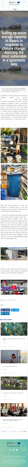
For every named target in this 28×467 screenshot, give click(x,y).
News (7, 88)
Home (3, 88)
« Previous (3, 431)
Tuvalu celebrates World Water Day (10, 366)
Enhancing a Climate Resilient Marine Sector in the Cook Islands (14, 339)
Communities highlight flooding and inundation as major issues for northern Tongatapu (13, 420)
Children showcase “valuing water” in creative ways (13, 393)
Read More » (5, 342)
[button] (15, 9)
